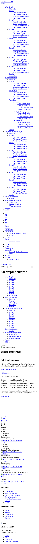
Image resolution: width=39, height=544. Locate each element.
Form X (11, 66)
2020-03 (3, 476)
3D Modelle (13, 76)
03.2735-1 (4, 420)
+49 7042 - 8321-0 (7, 2)
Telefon (3, 264)
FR (6, 219)
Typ (2, 422)
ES (6, 217)
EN (6, 213)
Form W (12, 29)
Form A (11, 135)
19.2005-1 (4, 468)
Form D (11, 57)
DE (6, 215)
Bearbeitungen (5, 437)
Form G (11, 39)
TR (6, 221)
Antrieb (3, 426)
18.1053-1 (4, 442)
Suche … (4, 266)
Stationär (12, 81)
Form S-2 (12, 20)
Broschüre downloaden (8, 369)
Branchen (4, 444)
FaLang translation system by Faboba (7, 416)
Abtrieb (3, 429)
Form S (11, 11)
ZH (6, 222)
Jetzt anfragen (5, 373)
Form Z (11, 143)
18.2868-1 (4, 454)
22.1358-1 (4, 483)
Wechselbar (13, 91)
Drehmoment (5, 433)
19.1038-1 (4, 461)
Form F (11, 48)
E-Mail (8, 264)
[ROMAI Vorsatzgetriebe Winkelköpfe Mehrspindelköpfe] (3, 3)
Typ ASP (16, 102)
